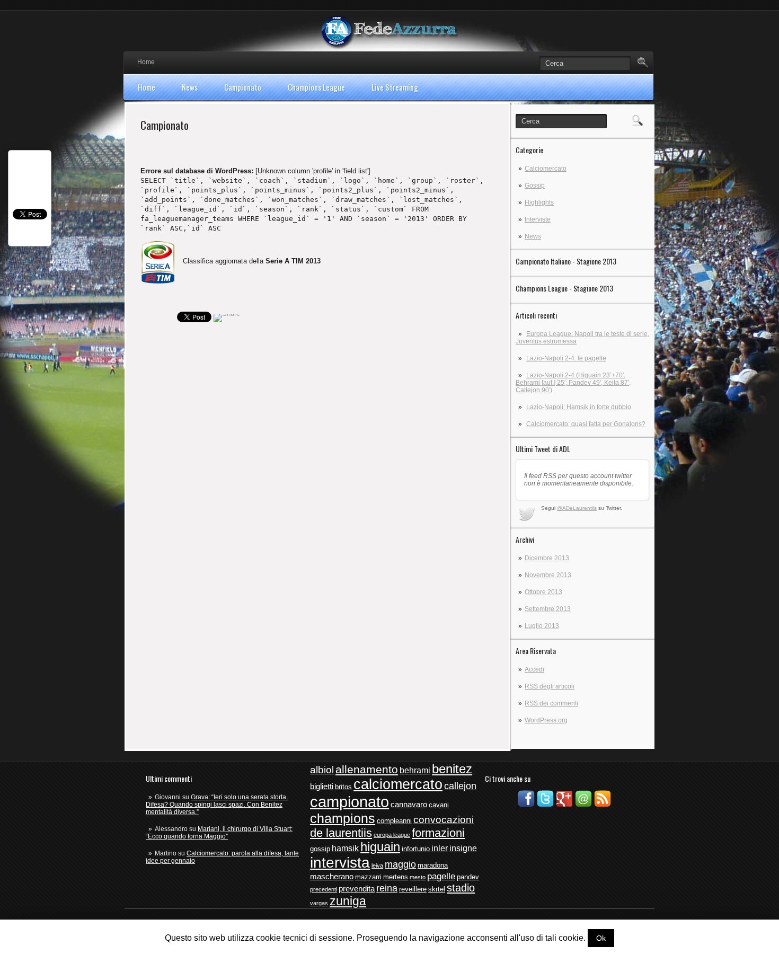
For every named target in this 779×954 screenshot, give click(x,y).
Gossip (535, 185)
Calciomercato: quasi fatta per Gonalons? (585, 424)
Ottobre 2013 (543, 592)
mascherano (331, 876)
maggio (400, 864)
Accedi (534, 669)
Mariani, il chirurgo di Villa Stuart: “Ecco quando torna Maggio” (219, 832)
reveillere (413, 889)
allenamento (366, 769)
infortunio (416, 849)
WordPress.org (546, 720)
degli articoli (549, 686)
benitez (452, 769)
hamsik (345, 848)
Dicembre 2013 (547, 558)
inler (439, 848)
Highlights (539, 202)
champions (342, 818)
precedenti (323, 889)
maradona (433, 865)
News (190, 87)
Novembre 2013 (548, 575)
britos (343, 787)
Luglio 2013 (542, 626)
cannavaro (409, 804)
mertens (395, 877)
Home (146, 62)
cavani (439, 805)
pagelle (441, 876)
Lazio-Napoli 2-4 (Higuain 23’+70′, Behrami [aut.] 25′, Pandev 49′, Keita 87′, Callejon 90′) (573, 383)
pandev (468, 877)
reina (386, 888)
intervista (340, 862)
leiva (377, 865)
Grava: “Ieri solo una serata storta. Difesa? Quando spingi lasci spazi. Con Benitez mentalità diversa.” (217, 804)
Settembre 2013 (548, 609)
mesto (418, 877)
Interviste (538, 219)
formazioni (438, 833)
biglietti (321, 786)
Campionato (242, 87)
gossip (320, 849)
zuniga (348, 901)
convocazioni (443, 819)
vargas (319, 903)
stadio (461, 888)
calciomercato (397, 784)
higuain (380, 847)
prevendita (357, 889)
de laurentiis (341, 833)
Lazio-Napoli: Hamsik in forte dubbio (578, 407)
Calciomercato (545, 168)
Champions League (316, 87)
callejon (460, 786)
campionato (349, 801)
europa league (392, 835)
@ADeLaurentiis (577, 508)
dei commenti (551, 703)
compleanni (394, 821)
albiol (322, 769)
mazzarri (368, 877)
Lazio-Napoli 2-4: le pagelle (566, 358)
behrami (415, 770)
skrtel (436, 889)
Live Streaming (394, 87)
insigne (463, 848)
